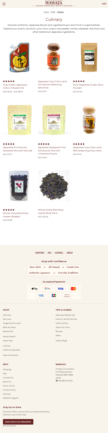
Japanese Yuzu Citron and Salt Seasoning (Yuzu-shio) (87, 149)
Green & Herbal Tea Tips (66, 319)
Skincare (7, 315)
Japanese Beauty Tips (65, 315)
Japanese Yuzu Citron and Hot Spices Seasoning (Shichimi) (52, 84)
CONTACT (59, 252)
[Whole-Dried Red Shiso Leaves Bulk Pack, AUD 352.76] (54, 186)
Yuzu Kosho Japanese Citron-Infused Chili (15, 86)
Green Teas (8, 340)
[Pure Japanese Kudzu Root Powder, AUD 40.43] (89, 57)
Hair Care (7, 319)
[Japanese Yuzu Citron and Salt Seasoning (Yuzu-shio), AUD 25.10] (89, 120)
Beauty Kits (8, 331)
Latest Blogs (61, 340)
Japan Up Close (63, 327)
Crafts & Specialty (11, 350)
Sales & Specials (10, 355)
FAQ (50, 252)
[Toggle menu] (4, 4)
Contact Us (8, 377)
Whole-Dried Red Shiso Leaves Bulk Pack (51, 211)
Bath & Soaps (9, 327)
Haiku (58, 335)
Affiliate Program (10, 398)
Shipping (7, 369)
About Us (7, 382)
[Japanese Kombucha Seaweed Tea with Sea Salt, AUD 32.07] (19, 120)
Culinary (7, 346)
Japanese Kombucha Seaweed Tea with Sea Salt (17, 149)
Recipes (59, 331)
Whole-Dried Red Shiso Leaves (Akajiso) (16, 215)
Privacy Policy (9, 390)
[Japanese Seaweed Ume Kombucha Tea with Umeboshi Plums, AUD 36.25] (54, 120)
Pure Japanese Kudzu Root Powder (88, 86)
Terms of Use (9, 386)
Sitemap (7, 394)
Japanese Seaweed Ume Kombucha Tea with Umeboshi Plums (52, 150)
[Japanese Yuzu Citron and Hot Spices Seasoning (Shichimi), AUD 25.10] (54, 57)
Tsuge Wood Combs (12, 323)
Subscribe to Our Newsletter (18, 422)
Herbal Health (9, 336)
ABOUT (70, 252)
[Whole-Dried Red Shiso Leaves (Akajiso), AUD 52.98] (19, 186)
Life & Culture (62, 323)
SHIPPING (39, 252)
